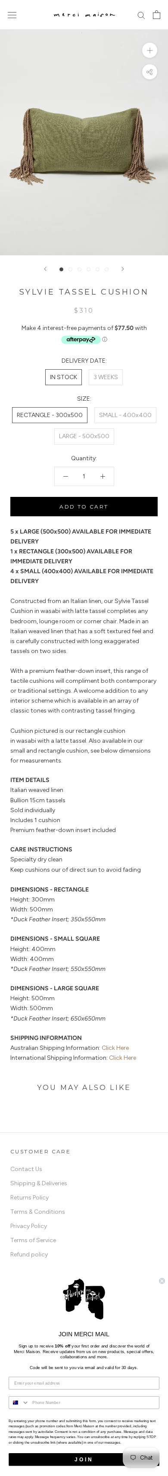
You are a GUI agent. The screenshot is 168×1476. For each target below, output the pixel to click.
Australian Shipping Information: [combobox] (69, 1048)
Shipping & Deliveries (38, 1183)
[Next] (122, 269)
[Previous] (45, 269)
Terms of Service (33, 1240)
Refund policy (29, 1254)
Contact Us (26, 1169)
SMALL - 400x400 (125, 415)
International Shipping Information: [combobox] (73, 1057)
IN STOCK (63, 377)
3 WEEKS (105, 377)
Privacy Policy (28, 1226)
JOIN (84, 1459)
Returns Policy (29, 1197)
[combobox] (84, 1038)
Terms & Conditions (37, 1211)
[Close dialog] (162, 1281)
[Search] (141, 15)
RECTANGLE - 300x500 (50, 415)
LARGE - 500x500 (84, 436)
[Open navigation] (12, 15)
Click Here (115, 1048)
